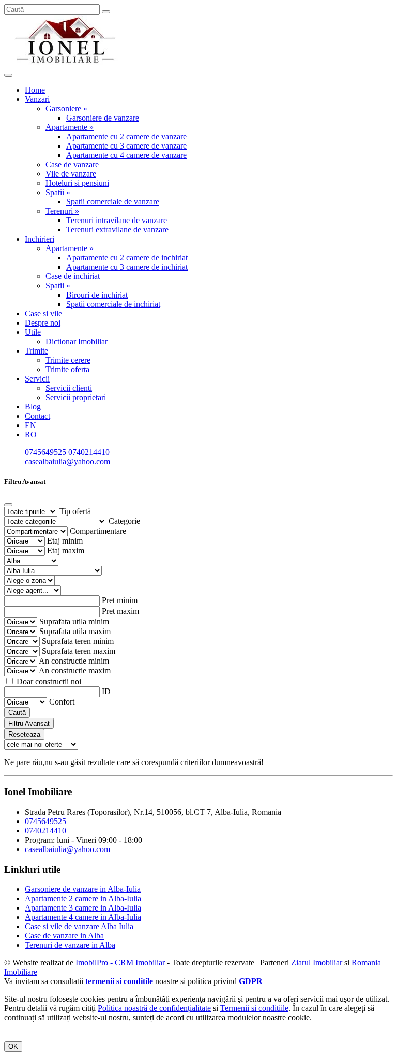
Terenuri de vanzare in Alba (70, 945)
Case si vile (43, 313)
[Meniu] (8, 75)
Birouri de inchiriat (97, 294)
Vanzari (37, 99)
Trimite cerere (67, 360)
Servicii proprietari (75, 397)
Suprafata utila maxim (75, 631)
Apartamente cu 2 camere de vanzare (126, 136)
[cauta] (106, 11)
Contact (37, 416)
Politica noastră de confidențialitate (154, 1008)
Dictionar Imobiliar (76, 341)
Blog (33, 406)
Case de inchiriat (72, 276)
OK (13, 1046)
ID (106, 691)
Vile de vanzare (70, 173)
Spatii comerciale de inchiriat (113, 304)
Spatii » (57, 192)
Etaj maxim (65, 550)
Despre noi (42, 322)
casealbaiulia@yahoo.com (67, 461)
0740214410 (89, 452)
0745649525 (46, 452)
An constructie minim (74, 660)
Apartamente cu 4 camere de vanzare (126, 155)
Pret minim (120, 600)
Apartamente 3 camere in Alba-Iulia (83, 907)
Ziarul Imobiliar (316, 962)
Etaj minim (65, 540)
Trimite (36, 350)
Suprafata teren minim (78, 641)
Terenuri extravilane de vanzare (117, 229)
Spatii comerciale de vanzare (112, 201)
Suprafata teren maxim (78, 651)
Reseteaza (24, 734)
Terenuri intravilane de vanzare (116, 220)
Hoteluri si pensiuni (77, 183)
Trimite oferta (67, 369)
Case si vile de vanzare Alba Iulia (79, 926)
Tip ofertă (75, 511)
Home (35, 89)
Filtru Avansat (29, 723)
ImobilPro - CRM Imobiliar (120, 962)
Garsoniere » (66, 108)
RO (31, 434)
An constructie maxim (75, 670)
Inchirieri (39, 238)
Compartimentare (98, 530)
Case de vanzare (72, 164)
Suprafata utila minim (74, 621)
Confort (61, 701)
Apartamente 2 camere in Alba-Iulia (83, 898)
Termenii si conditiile (254, 1008)
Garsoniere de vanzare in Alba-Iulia (83, 889)
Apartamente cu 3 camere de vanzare (126, 145)
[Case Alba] (66, 62)
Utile (33, 332)
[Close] (8, 504)
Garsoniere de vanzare (102, 117)
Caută (17, 712)
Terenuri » (62, 211)
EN (30, 425)
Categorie (124, 521)
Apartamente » (69, 127)
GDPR (251, 981)
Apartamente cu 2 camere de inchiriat (127, 257)
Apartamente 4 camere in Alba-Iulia (83, 917)
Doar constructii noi (49, 681)
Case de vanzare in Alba (64, 935)
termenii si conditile (119, 981)
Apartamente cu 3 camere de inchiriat (127, 266)
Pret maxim (120, 611)
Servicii (37, 378)
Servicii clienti (68, 388)
